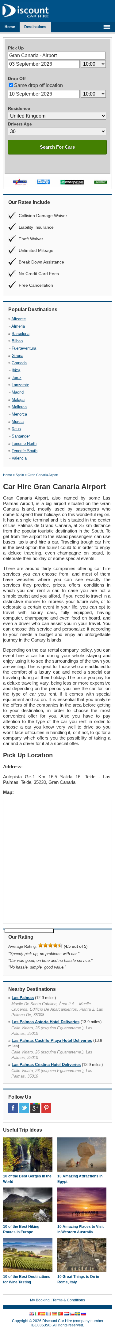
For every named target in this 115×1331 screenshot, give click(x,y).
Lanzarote (20, 385)
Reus (16, 429)
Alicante (18, 319)
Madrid (18, 392)
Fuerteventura (24, 348)
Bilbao (17, 341)
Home (10, 27)
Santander (21, 436)
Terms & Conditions (68, 1300)
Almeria (18, 326)
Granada (19, 363)
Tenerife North (24, 443)
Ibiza (16, 370)
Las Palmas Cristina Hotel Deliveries (46, 1064)
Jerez (16, 377)
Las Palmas (23, 997)
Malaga (18, 399)
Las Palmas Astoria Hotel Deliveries (45, 1022)
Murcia (18, 421)
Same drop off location (38, 85)
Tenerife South (24, 451)
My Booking (40, 1300)
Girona (17, 355)
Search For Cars (57, 147)
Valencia (19, 458)
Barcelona (20, 333)
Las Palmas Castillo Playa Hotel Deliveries (52, 1040)
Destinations (35, 27)
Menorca (19, 414)
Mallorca (19, 407)
